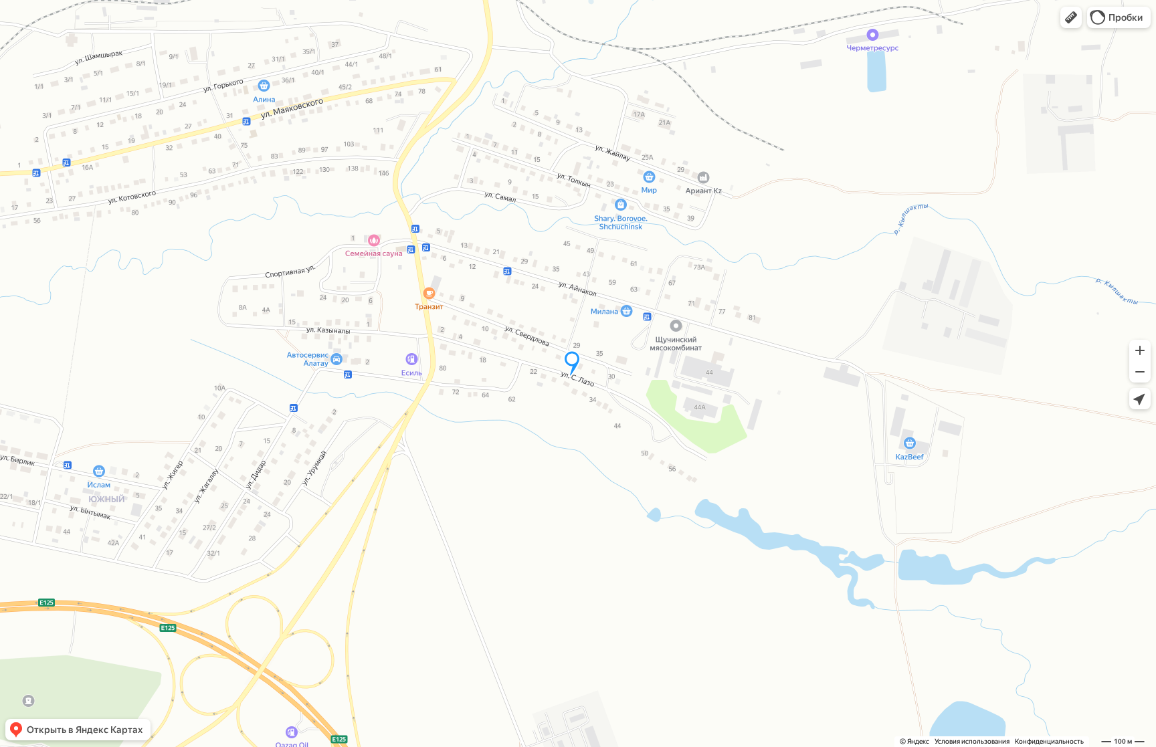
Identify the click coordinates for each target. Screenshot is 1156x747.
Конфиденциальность (1049, 741)
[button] (1071, 17)
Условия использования (972, 741)
